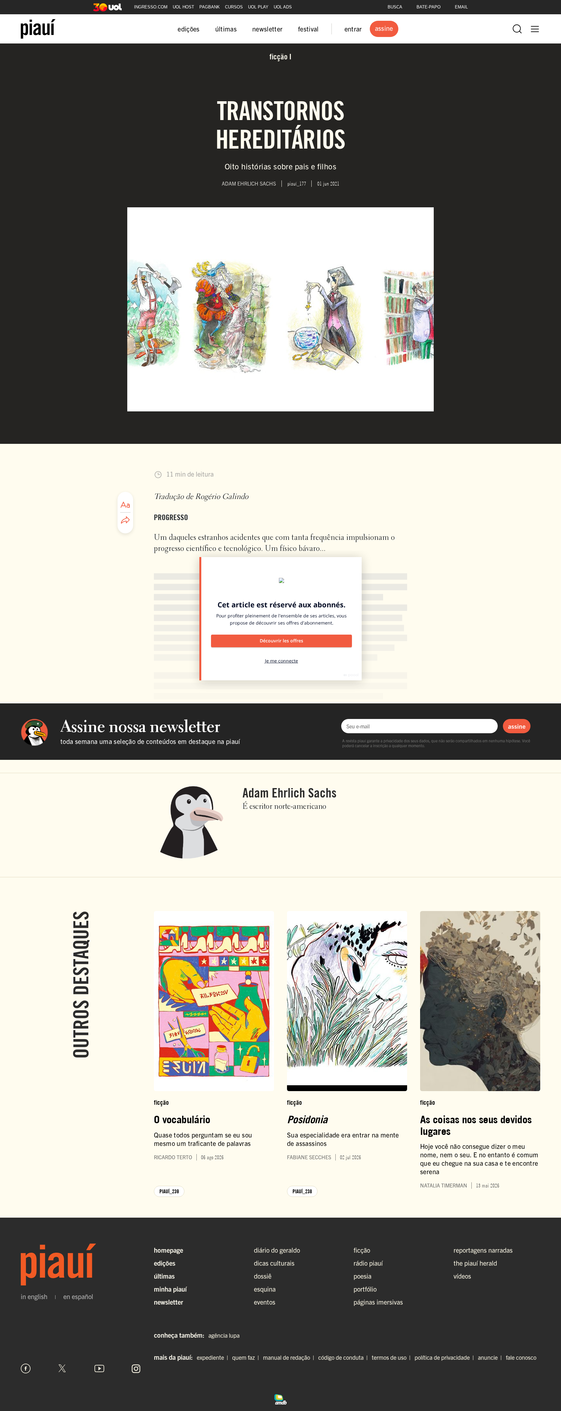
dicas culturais (274, 1263)
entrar (353, 29)
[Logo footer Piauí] (81, 1265)
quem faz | (247, 1357)
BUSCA (395, 7)
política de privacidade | (446, 1357)
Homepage (168, 1250)
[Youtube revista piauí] (99, 1368)
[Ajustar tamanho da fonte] (125, 505)
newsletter (267, 29)
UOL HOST (183, 7)
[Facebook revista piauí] (26, 1368)
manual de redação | (290, 1357)
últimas (226, 29)
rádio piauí (368, 1263)
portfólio (365, 1289)
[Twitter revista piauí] (62, 1368)
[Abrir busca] (517, 29)
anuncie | (491, 1357)
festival (308, 29)
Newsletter (168, 1302)
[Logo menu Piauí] (38, 29)
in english (34, 1296)
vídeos (462, 1276)
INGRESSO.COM (151, 7)
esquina (265, 1289)
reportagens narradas (483, 1250)
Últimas (164, 1276)
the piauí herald (475, 1263)
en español (78, 1296)
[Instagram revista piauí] (136, 1368)
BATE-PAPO (429, 7)
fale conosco (521, 1357)
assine (517, 726)
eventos (264, 1302)
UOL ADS (283, 7)
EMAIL (461, 7)
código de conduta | (344, 1357)
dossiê (262, 1276)
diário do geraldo (277, 1250)
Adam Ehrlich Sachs (290, 792)
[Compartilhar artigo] (125, 520)
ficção (362, 1250)
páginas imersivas (378, 1302)
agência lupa (224, 1335)
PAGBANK (209, 7)
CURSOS (234, 7)
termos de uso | (392, 1357)
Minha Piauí (170, 1289)
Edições (164, 1263)
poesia (362, 1276)
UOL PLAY (258, 7)
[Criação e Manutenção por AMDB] (280, 1398)
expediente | (214, 1357)
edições (188, 29)
